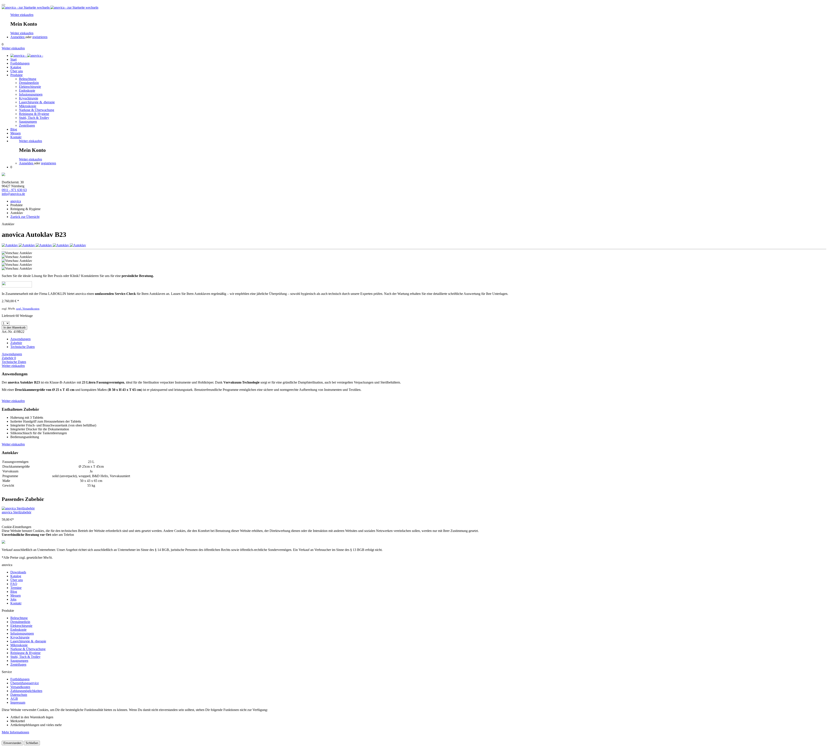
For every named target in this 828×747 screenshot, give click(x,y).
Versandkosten (20, 687)
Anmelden (17, 37)
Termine (16, 588)
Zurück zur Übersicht (24, 217)
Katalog (15, 576)
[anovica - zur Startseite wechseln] (50, 7)
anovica (15, 201)
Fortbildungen (20, 679)
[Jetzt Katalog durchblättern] (3, 175)
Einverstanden (12, 743)
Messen (15, 595)
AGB (14, 698)
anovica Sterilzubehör (16, 512)
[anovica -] (26, 55)
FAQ (13, 584)
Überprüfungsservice (24, 683)
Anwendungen (20, 339)
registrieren (39, 37)
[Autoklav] (10, 245)
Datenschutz (18, 695)
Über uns (16, 580)
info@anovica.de (13, 194)
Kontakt (15, 603)
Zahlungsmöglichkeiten (26, 691)
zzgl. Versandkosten (27, 308)
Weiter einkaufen (21, 15)
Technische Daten (22, 347)
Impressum (17, 702)
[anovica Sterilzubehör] (414, 508)
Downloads (18, 572)
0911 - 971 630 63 (14, 190)
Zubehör (16, 343)
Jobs (13, 599)
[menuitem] (411, 26)
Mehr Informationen (15, 732)
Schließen (32, 743)
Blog (13, 591)
